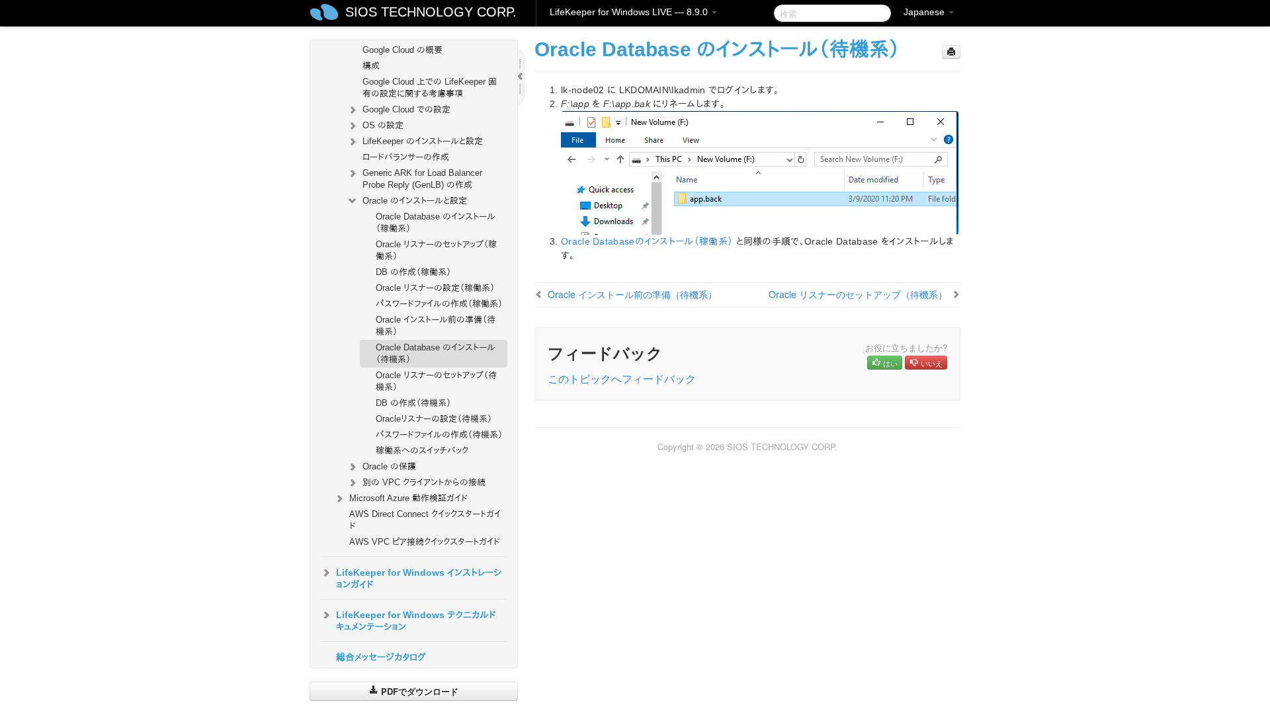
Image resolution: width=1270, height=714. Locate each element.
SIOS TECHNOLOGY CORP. (431, 12)
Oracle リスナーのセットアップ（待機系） (436, 381)
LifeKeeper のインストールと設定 (422, 141)
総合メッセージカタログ (381, 657)
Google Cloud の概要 (402, 50)
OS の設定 (382, 125)
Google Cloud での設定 (406, 109)
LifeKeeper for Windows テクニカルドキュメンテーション (416, 621)
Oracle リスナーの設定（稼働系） (435, 288)
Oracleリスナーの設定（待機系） (434, 419)
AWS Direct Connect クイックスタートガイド (425, 520)
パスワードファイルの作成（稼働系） (439, 304)
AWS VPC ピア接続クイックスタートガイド (424, 542)
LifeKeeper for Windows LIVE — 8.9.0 (630, 12)
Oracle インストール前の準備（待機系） (435, 326)
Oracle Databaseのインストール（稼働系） (647, 241)
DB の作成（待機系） (413, 403)
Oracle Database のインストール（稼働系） (435, 222)
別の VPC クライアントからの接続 (424, 482)
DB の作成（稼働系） (413, 272)
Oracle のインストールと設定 (414, 201)
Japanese (925, 12)
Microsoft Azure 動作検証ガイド (408, 498)
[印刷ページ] (951, 52)
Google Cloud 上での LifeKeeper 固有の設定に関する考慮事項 (429, 88)
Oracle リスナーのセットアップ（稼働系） (436, 250)
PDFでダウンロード (418, 691)
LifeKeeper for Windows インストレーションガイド (418, 578)
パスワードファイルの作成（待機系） (439, 435)
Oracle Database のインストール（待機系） (435, 353)
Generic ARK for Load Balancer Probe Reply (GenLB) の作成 (422, 179)
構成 (371, 66)
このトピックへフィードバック (622, 378)
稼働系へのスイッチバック (422, 451)
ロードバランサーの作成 (405, 157)
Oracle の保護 (389, 466)
